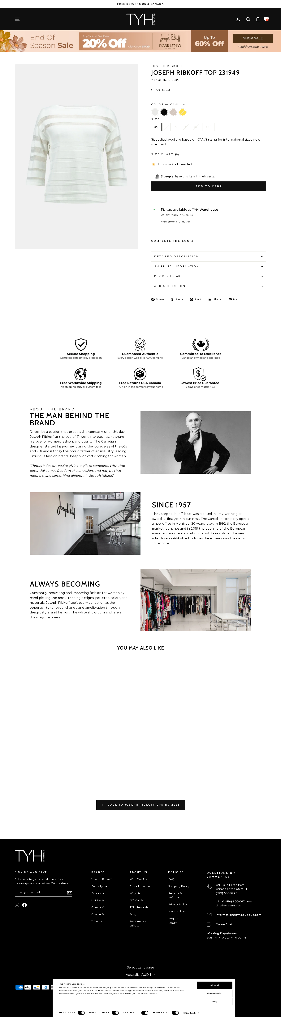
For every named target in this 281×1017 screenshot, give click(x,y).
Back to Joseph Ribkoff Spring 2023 (143, 804)
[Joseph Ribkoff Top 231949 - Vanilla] (37, 768)
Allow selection (214, 993)
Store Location (140, 886)
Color (168, 104)
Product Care (168, 276)
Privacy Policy (177, 904)
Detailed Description (176, 256)
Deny (214, 1001)
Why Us (135, 893)
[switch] (115, 1013)
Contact (20, 955)
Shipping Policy (178, 886)
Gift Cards (136, 900)
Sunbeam (182, 112)
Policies (20, 961)
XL (196, 127)
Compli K (97, 907)
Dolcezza (97, 893)
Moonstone (173, 112)
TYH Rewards (139, 907)
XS (156, 127)
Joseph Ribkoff (167, 66)
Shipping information (176, 266)
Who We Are (138, 879)
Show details (190, 1013)
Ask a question (170, 286)
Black (164, 112)
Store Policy (176, 911)
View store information (176, 221)
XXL (208, 127)
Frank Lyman (100, 886)
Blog (133, 914)
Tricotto (96, 921)
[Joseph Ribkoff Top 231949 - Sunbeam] (52, 768)
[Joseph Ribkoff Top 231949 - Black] (42, 768)
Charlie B (97, 914)
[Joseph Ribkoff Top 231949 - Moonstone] (47, 768)
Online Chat (224, 924)
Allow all (214, 985)
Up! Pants (98, 900)
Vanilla (155, 112)
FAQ (171, 879)
